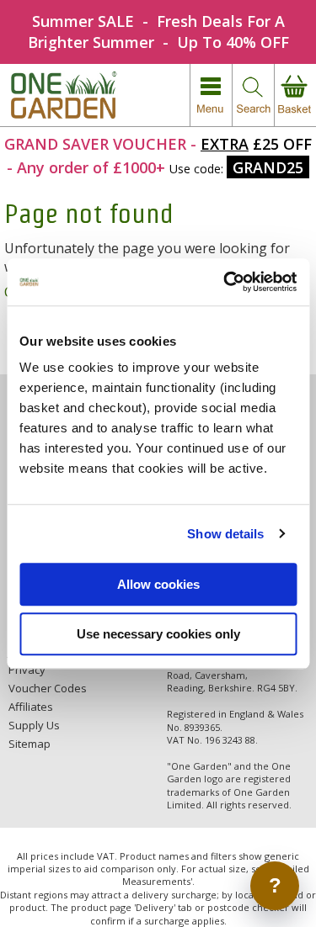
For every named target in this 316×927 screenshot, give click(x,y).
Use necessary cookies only (158, 634)
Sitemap (29, 743)
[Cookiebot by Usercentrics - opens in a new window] (225, 282)
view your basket (295, 95)
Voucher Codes (47, 688)
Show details (225, 534)
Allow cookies (158, 584)
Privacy (27, 669)
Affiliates (30, 706)
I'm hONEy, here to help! (165, 886)
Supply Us (34, 725)
